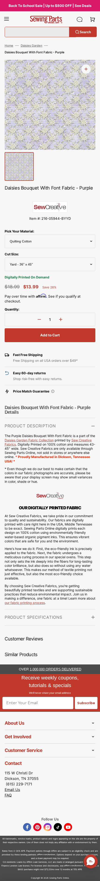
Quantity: (12, 309)
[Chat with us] (79, 19)
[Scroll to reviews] (50, 196)
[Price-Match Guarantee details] (52, 391)
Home (9, 45)
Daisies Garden (31, 45)
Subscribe (86, 703)
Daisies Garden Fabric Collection (29, 440)
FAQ (8, 795)
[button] (6, 19)
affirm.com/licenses (73, 865)
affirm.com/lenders (46, 854)
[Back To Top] (93, 874)
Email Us (12, 789)
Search (85, 32)
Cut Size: (12, 254)
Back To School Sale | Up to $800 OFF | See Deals (50, 5)
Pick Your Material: (19, 231)
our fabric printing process (25, 603)
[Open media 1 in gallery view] (86, 69)
